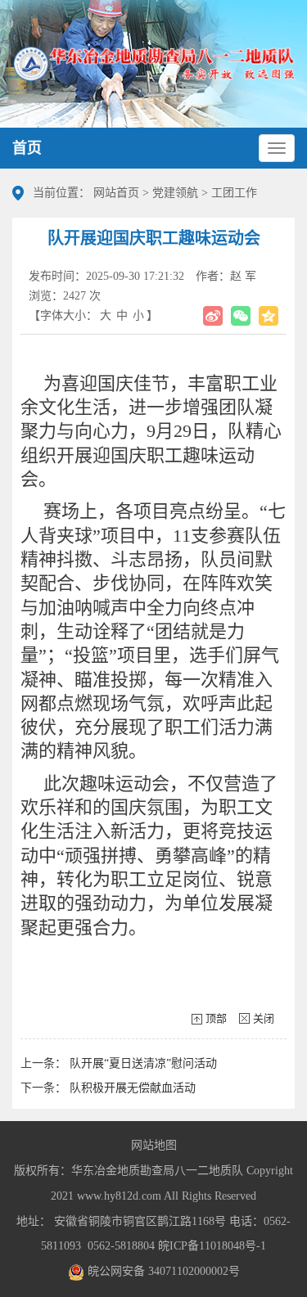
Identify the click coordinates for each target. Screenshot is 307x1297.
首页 (27, 148)
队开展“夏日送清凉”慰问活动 (143, 1063)
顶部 (216, 1018)
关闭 (263, 1018)
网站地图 (154, 1145)
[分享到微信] (241, 316)
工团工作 (234, 193)
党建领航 (175, 193)
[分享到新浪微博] (213, 316)
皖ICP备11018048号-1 (212, 1246)
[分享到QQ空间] (268, 316)
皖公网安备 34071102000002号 (162, 1271)
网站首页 (116, 193)
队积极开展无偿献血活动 (133, 1088)
